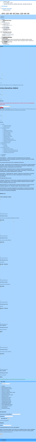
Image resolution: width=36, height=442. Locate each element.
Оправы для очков (6, 42)
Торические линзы (6, 28)
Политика (23, 379)
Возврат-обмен (9, 379)
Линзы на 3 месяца (6, 26)
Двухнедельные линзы (7, 23)
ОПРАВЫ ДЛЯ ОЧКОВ (6, 402)
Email (1, 425)
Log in (8, 418)
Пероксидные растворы (7, 35)
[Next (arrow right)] (1, 437)
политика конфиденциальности (6, 431)
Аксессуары (5, 38)
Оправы (5, 41)
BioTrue (1, 306)
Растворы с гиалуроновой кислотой (9, 34)
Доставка (1, 379)
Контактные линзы (7, 20)
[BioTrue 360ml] (4, 82)
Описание (4, 154)
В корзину (1, 107)
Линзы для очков (6, 43)
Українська (9, 9)
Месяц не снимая (7, 134)
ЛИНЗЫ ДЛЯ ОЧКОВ (6, 403)
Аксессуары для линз (6, 400)
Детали (3, 155)
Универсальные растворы (18, 84)
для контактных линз (6, 39)
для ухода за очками (6, 40)
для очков (6, 146)
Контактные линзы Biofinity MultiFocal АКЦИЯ (9, 217)
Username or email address (6, 414)
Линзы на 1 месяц (6, 24)
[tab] (19, 154)
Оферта (13, 379)
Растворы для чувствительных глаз (8, 33)
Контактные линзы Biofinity (5, 240)
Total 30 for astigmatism (5, 284)
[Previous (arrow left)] (0, 437)
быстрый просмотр (4, 213)
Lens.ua (1, 84)
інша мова (4, 8)
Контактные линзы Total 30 (5, 351)
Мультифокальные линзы (7, 29)
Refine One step (3, 329)
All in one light (3, 374)
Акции (4, 21)
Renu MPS (2, 262)
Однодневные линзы (6, 22)
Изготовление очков (6, 44)
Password (2, 416)
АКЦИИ (3, 386)
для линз (5, 145)
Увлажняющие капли (7, 37)
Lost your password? (4, 420)
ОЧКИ (3, 124)
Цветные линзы (6, 30)
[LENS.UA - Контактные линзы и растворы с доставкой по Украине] (2, 17)
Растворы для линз (7, 32)
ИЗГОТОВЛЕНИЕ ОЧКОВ (7, 404)
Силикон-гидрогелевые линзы (8, 25)
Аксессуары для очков (7, 405)
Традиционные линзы (7, 27)
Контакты (19, 379)
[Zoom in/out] (1, 436)
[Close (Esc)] (0, 436)
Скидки (16, 379)
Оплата (5, 379)
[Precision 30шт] (4, 78)
